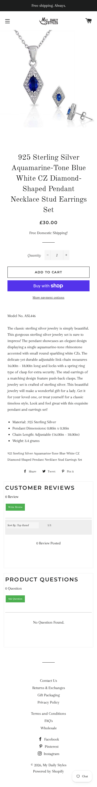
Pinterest (51, 746)
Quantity (34, 255)
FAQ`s (49, 721)
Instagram (51, 754)
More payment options (48, 297)
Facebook (51, 739)
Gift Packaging (49, 695)
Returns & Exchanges (48, 688)
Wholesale (49, 728)
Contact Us (48, 680)
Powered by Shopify (48, 771)
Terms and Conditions (48, 713)
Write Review (15, 507)
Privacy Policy (48, 702)
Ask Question (15, 598)
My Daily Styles (54, 765)
